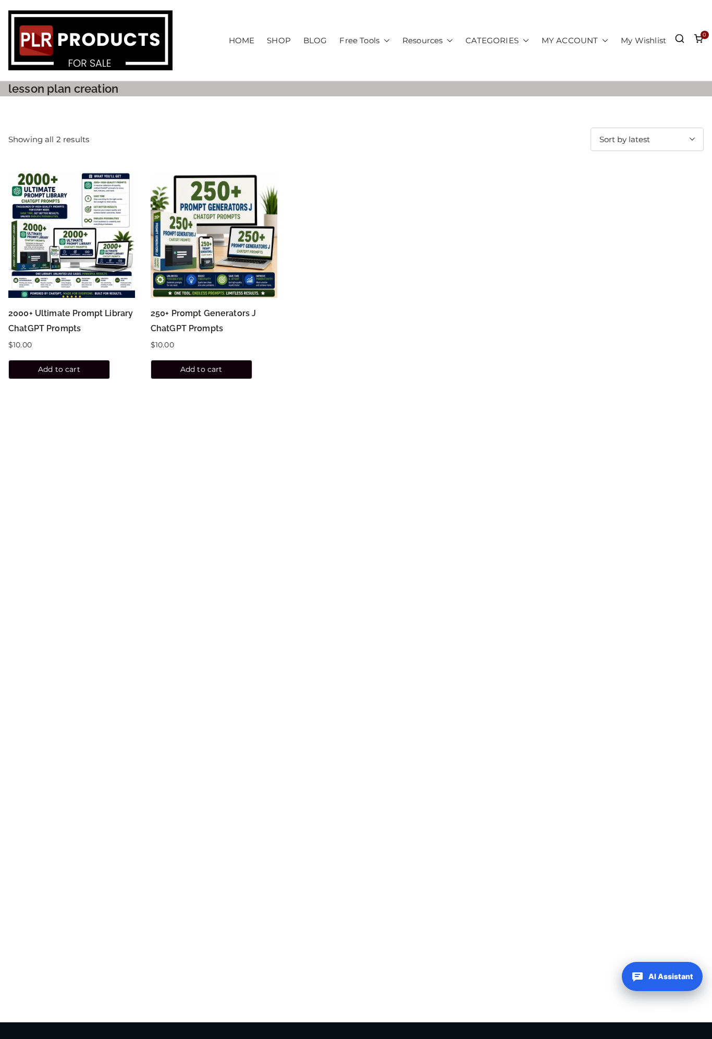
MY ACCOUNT (570, 40)
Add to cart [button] (59, 369)
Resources (422, 40)
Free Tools (359, 40)
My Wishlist (643, 40)
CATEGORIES (492, 40)
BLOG (315, 40)
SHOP (279, 40)
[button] (384, 40)
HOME (242, 40)
